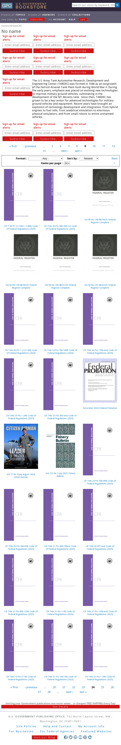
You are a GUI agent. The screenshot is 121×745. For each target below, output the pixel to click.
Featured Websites (96, 731)
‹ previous (30, 146)
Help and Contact (57, 726)
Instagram (75, 737)
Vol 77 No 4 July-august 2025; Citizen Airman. (21, 475)
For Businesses (21, 731)
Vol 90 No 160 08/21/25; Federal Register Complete (60, 286)
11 (103, 146)
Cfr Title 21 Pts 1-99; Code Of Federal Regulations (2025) (60, 613)
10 (94, 146)
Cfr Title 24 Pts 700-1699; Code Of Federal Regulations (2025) (60, 351)
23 (83, 687)
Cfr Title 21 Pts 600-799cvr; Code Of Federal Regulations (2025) (60, 547)
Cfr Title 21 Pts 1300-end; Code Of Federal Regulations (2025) (100, 613)
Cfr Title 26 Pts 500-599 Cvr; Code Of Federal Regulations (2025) (60, 227)
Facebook (66, 737)
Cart (82, 19)
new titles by (22, 19)
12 (113, 146)
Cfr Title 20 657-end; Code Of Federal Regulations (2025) (100, 547)
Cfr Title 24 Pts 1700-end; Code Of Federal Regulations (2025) (100, 351)
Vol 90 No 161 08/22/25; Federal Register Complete (100, 286)
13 (44, 151)
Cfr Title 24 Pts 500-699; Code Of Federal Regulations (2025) (100, 482)
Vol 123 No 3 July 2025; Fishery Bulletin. (60, 474)
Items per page (51, 163)
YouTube (80, 737)
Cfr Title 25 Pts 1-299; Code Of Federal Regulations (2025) (21, 417)
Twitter (70, 737)
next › (64, 151)
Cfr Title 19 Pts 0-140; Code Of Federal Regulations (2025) (21, 678)
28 (49, 692)
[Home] (25, 7)
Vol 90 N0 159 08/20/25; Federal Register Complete (21, 286)
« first (13, 146)
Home (4, 25)
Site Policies (26, 726)
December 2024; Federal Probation (100, 408)
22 (73, 687)
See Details (60, 706)
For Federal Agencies (57, 731)
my (57, 19)
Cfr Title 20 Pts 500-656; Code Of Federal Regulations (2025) (21, 547)
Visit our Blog (44, 737)
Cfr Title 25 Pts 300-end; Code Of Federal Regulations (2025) (60, 417)
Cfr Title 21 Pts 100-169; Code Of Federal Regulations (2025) (60, 678)
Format (21, 158)
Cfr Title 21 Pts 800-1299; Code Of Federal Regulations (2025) (21, 613)
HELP (72, 19)
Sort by (72, 158)
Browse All (13, 14)
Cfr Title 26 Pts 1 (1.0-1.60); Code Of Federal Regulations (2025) (21, 351)
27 (39, 692)
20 (54, 687)
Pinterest (85, 737)
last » (78, 151)
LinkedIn (90, 737)
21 (63, 687)
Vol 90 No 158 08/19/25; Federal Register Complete (100, 221)
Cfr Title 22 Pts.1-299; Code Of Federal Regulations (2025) (100, 678)
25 (102, 687)
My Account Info (91, 726)
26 (112, 687)
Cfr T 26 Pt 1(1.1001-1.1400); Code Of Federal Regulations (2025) (21, 227)
